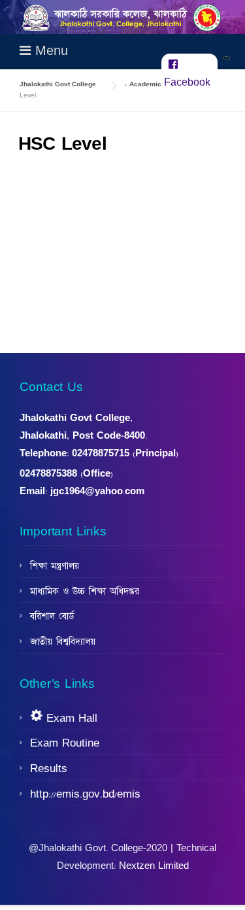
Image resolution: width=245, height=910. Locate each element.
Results (48, 768)
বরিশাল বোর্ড (52, 616)
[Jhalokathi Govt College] (122, 17)
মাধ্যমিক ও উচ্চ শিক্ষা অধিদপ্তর (84, 591)
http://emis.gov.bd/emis (85, 794)
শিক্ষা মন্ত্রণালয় (54, 566)
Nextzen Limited (154, 865)
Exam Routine (64, 743)
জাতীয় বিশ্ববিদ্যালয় (62, 642)
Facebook (187, 82)
